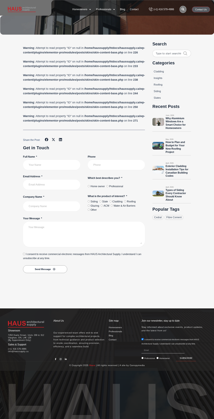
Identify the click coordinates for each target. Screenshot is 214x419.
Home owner (98, 186)
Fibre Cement (174, 217)
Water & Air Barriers (124, 205)
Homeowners (79, 9)
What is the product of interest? (107, 196)
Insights (158, 78)
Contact (134, 9)
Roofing (131, 201)
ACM (106, 205)
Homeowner (164, 358)
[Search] (183, 9)
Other (94, 209)
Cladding (117, 201)
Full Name (29, 156)
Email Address (32, 176)
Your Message (32, 218)
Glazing (95, 205)
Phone (92, 156)
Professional (116, 186)
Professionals (103, 9)
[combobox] (167, 53)
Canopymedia (137, 365)
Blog (122, 9)
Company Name (33, 196)
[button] (46, 139)
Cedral (158, 217)
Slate (105, 201)
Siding (94, 201)
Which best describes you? (104, 178)
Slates (157, 97)
